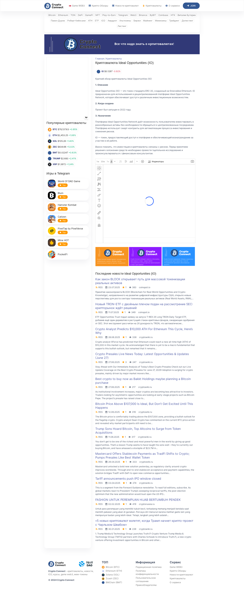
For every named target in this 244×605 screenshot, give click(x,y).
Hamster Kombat (67, 204)
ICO (103, 20)
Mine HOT (63, 240)
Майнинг (147, 20)
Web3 (133, 15)
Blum (60, 193)
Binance (143, 15)
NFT (97, 15)
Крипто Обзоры (99, 5)
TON (73, 15)
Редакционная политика (149, 567)
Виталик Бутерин (187, 15)
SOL (55, 141)
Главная (99, 58)
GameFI (89, 15)
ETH (55, 135)
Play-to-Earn (109, 15)
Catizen (62, 216)
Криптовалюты (153, 5)
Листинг (122, 26)
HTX (173, 15)
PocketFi (62, 254)
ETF (97, 20)
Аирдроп (112, 20)
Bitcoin (52, 15)
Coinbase (163, 15)
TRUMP (56, 158)
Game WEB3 (78, 5)
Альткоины (125, 20)
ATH (90, 20)
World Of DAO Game (69, 181)
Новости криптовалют (127, 5)
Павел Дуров (58, 20)
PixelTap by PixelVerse (70, 228)
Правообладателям (146, 585)
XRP (55, 164)
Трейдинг (174, 20)
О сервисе (174, 5)
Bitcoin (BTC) (113, 567)
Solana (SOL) (112, 574)
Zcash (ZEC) (112, 578)
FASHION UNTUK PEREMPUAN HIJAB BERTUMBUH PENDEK (138, 499)
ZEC (55, 146)
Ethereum (63, 15)
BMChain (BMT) (114, 582)
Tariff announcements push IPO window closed (128, 478)
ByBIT (153, 15)
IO (103, 71)
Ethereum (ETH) (114, 571)
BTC (55, 129)
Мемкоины (161, 20)
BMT (55, 152)
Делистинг (187, 20)
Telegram (123, 15)
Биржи (137, 20)
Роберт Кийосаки (76, 20)
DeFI (80, 15)
